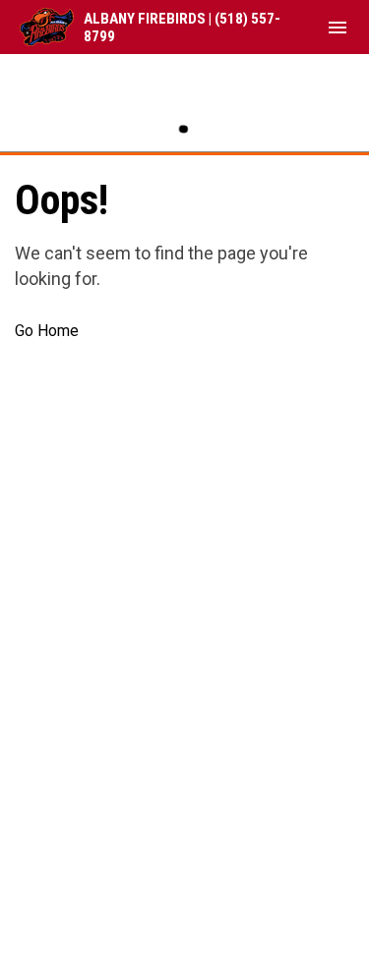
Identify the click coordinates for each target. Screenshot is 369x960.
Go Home (47, 330)
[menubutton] (337, 27)
